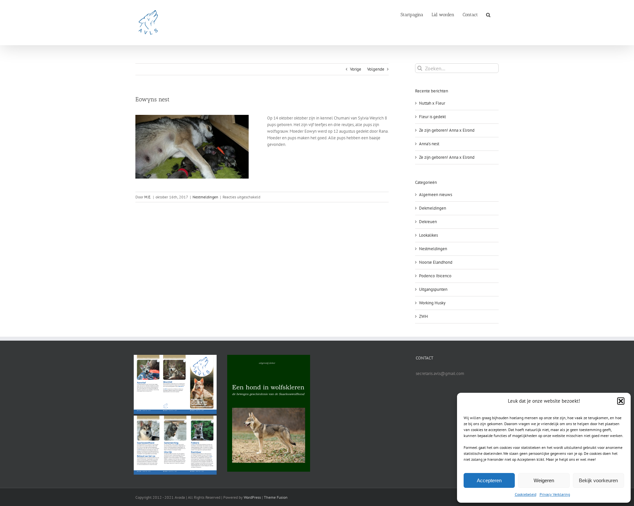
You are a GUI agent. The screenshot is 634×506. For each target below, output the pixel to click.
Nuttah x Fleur (432, 103)
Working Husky (432, 303)
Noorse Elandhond (435, 262)
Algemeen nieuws (435, 194)
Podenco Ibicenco (435, 276)
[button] (620, 401)
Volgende (375, 69)
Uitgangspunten (433, 289)
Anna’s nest (429, 144)
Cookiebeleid (525, 494)
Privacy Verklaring (555, 494)
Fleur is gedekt (432, 116)
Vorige (355, 69)
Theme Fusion (276, 497)
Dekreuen (428, 221)
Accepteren (489, 480)
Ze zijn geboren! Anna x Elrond (447, 130)
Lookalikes (428, 235)
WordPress (252, 497)
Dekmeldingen (432, 208)
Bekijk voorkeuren (598, 480)
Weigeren (544, 480)
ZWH (423, 316)
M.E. (147, 196)
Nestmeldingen (205, 196)
